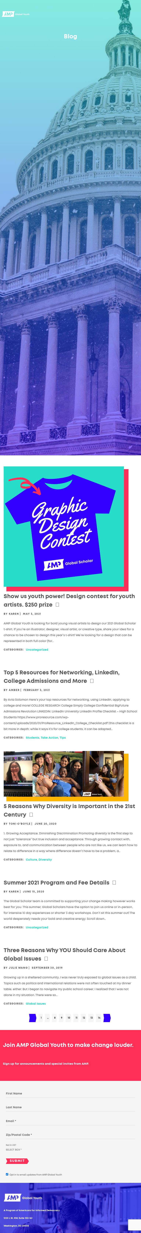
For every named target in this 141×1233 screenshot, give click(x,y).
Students (32, 737)
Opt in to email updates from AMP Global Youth (36, 1175)
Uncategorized (37, 649)
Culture (31, 859)
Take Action (49, 737)
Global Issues (36, 1003)
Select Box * (13, 1150)
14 (99, 1018)
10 (69, 1018)
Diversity (45, 859)
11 (76, 1018)
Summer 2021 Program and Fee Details (56, 883)
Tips (63, 737)
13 (92, 1018)
